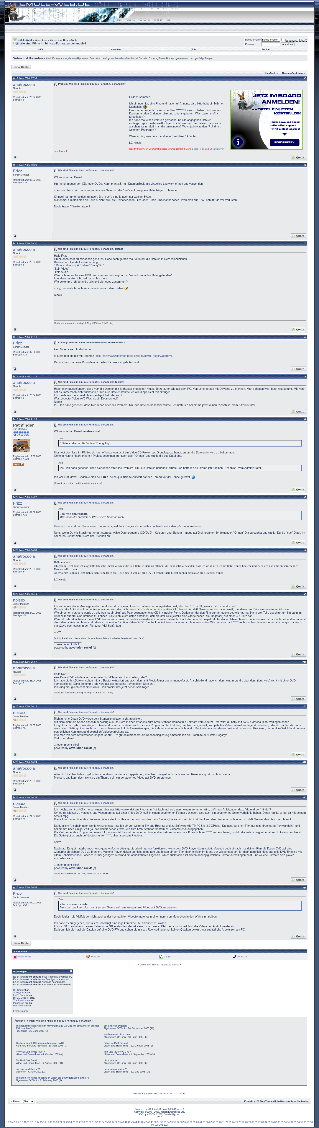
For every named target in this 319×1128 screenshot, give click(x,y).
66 (207, 1122)
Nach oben (303, 1101)
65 (204, 1122)
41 (126, 1122)
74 (233, 1122)
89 (282, 1122)
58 (181, 1122)
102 (166, 1124)
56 (174, 1122)
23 (67, 1122)
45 (139, 1122)
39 (119, 1122)
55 (171, 1122)
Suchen (266, 49)
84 (266, 1122)
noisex (19, 600)
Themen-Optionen (292, 73)
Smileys (17, 992)
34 (103, 1122)
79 (249, 1122)
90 (285, 1122)
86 (272, 1122)
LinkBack (270, 73)
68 (213, 1122)
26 (77, 1122)
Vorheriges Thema (149, 964)
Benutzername (253, 39)
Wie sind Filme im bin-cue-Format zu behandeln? (86, 170)
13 (34, 1122)
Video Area (41, 40)
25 (73, 1122)
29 (87, 1122)
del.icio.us (242, 956)
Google (167, 956)
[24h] (194, 49)
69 (217, 1122)
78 (246, 1122)
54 (168, 1122)
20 (57, 1122)
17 (47, 1122)
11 (28, 1122)
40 (122, 1122)
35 (106, 1122)
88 (279, 1122)
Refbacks (18, 1005)
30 (90, 1122)
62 (194, 1122)
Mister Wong (24, 956)
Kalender (116, 49)
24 (70, 1122)
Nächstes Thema (170, 964)
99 (152, 1124)
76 (239, 1122)
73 (230, 1122)
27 (80, 1122)
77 (243, 1122)
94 (298, 1122)
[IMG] (16, 995)
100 (156, 1124)
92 (292, 1122)
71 (223, 1122)
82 (259, 1122)
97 (308, 1122)
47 (145, 1122)
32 (96, 1122)
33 (100, 1122)
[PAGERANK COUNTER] (159, 1116)
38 (116, 1122)
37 (113, 1122)
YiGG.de (95, 956)
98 (311, 1122)
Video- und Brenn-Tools (63, 40)
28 (83, 1122)
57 (178, 1122)
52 (161, 1122)
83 (262, 1122)
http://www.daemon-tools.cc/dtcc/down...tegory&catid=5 (137, 355)
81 (256, 1122)
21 (60, 1122)
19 (54, 1122)
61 (191, 1122)
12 (31, 1122)
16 (44, 1122)
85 (269, 1122)
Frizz (17, 171)
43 (132, 1122)
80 (253, 1122)
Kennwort (250, 44)
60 (187, 1122)
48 (148, 1122)
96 (305, 1122)
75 (236, 1122)
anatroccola (24, 84)
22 (64, 1122)
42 (129, 1122)
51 (158, 1122)
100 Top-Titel (262, 1101)
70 (220, 1122)
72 (226, 1122)
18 (51, 1122)
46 (142, 1122)
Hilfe (40, 49)
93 (295, 1122)
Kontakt (248, 1101)
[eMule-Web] (25, 40)
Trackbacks (19, 1000)
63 (197, 1122)
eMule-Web (279, 1101)
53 (165, 1122)
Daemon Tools (63, 526)
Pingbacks (18, 1003)
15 (41, 1122)
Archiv (291, 1101)
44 (135, 1122)
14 (38, 1122)
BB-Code (18, 990)
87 (275, 1122)
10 (25, 1122)
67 (210, 1122)
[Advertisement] (90, 119)
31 (93, 1122)
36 (109, 1122)
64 (200, 1122)
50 (155, 1122)
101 (161, 1124)
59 (184, 1122)
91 (288, 1122)
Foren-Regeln (20, 1011)
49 (152, 1122)
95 (301, 1122)
